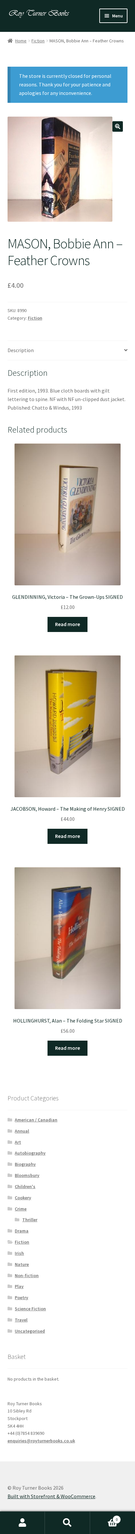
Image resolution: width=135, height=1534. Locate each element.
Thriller (29, 1220)
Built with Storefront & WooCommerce (51, 1496)
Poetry (21, 1297)
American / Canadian (36, 1120)
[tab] (68, 350)
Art (18, 1142)
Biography (25, 1164)
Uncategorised (30, 1331)
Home (21, 41)
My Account (22, 1523)
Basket (104, 1517)
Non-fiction (27, 1275)
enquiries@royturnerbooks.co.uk (41, 1441)
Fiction (38, 41)
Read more (67, 624)
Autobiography (30, 1153)
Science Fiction (30, 1309)
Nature (22, 1264)
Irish (19, 1253)
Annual (22, 1131)
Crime (21, 1209)
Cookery (23, 1198)
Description (21, 350)
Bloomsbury (27, 1175)
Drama (22, 1231)
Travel (21, 1320)
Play (19, 1286)
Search (67, 1523)
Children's (25, 1186)
